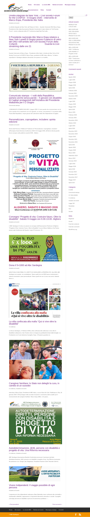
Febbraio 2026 (73, 90)
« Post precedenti (14, 504)
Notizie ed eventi (58, 4)
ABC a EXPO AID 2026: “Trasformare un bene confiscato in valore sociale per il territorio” (75, 60)
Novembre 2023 (73, 134)
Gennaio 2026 (73, 93)
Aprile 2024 (72, 128)
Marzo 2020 (72, 152)
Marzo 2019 (72, 158)
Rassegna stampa (70, 4)
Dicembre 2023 (73, 131)
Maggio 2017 (72, 180)
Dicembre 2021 (73, 139)
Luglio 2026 (72, 79)
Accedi (70, 221)
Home (30, 4)
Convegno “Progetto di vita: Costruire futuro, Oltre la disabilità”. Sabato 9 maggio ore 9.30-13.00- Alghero (35, 217)
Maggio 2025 (72, 107)
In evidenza (12, 326)
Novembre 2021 (73, 142)
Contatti (48, 10)
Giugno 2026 (72, 82)
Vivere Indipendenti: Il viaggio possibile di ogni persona (32, 486)
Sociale (71, 211)
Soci (70, 208)
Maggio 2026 (72, 85)
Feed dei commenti (74, 226)
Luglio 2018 (72, 163)
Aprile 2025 (72, 109)
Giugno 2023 (72, 136)
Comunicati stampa (14, 105)
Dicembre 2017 (73, 174)
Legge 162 (72, 203)
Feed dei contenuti (74, 224)
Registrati (71, 218)
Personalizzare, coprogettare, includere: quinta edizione (32, 120)
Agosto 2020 (72, 147)
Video (42, 10)
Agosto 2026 (72, 77)
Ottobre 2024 (72, 123)
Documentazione (33, 10)
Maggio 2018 (72, 166)
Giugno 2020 (72, 150)
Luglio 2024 (72, 125)
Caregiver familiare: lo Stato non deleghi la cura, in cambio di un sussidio (34, 384)
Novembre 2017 (73, 177)
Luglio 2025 (72, 101)
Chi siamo (37, 4)
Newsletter (72, 206)
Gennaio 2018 (73, 171)
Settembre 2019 (73, 155)
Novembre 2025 (73, 96)
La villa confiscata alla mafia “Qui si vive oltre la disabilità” (32, 322)
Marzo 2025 (72, 112)
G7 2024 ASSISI (73, 195)
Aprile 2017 (72, 182)
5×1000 (71, 190)
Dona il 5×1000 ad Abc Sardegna (25, 265)
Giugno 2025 (72, 104)
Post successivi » (57, 504)
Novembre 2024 (73, 120)
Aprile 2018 (72, 169)
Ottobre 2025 (72, 98)
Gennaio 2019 (73, 161)
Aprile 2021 (72, 144)
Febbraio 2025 (73, 115)
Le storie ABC (46, 4)
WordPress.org (73, 229)
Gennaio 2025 (73, 117)
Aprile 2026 (72, 88)
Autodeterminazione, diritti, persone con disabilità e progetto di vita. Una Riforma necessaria (34, 449)
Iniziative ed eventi (14, 23)
